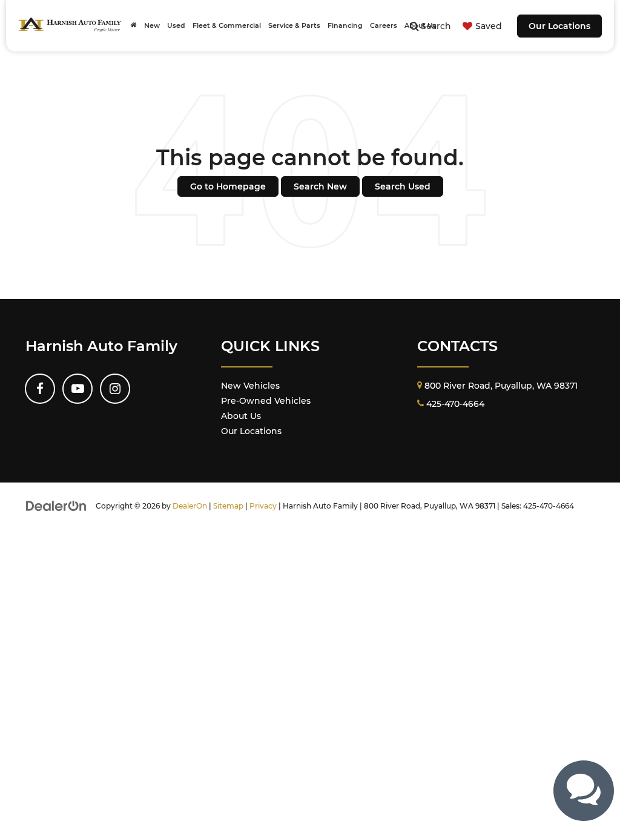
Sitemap (228, 505)
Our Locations (559, 26)
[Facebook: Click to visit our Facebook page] (40, 389)
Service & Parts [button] (294, 25)
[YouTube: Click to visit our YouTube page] (77, 389)
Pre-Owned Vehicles (266, 400)
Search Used (402, 186)
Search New (320, 186)
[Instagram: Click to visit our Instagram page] (115, 389)
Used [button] (176, 25)
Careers (383, 25)
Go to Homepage (228, 186)
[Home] (133, 25)
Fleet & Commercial (227, 25)
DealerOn (190, 505)
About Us (241, 415)
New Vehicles (250, 385)
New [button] (152, 25)
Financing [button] (345, 25)
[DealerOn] (56, 505)
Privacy (263, 505)
